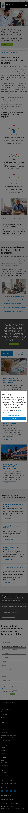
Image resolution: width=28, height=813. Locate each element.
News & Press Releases (6, 720)
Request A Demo (7, 44)
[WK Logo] (6, 795)
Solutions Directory (5, 727)
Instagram (7, 791)
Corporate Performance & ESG (8, 735)
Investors (3, 750)
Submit (12, 694)
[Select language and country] (25, 1)
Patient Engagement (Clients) (8, 780)
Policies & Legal (5, 765)
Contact (3, 760)
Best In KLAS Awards (8, 616)
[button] (15, 296)
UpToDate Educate (8, 582)
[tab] (7, 353)
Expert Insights (4, 745)
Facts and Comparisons (6, 778)
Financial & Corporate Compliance (9, 738)
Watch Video (6, 213)
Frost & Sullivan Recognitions (10, 612)
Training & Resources (6, 763)
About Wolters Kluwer (6, 709)
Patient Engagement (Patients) (8, 783)
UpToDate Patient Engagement (11, 52)
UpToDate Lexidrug (5, 775)
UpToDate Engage (8, 518)
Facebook (2, 791)
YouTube (15, 791)
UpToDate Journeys (8, 559)
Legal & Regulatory (5, 740)
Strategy (3, 711)
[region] (14, 406)
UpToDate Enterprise (9, 702)
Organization (4, 714)
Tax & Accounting (5, 732)
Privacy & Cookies (14, 803)
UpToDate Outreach (8, 539)
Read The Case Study (9, 439)
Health (2, 729)
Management (4, 717)
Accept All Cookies (14, 418)
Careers (3, 747)
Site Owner (3, 753)
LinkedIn (11, 791)
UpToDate (3, 772)
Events (2, 722)
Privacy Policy (15, 690)
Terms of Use (4, 803)
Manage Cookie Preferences (14, 415)
